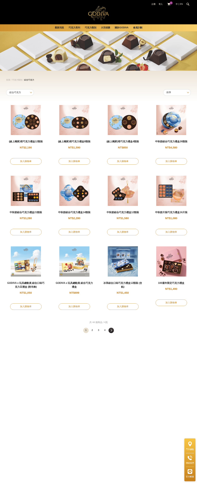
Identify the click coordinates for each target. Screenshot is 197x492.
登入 (161, 4)
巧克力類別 (17, 80)
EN (181, 4)
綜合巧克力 (29, 80)
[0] (168, 4)
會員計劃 (137, 27)
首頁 (8, 80)
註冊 (154, 4)
